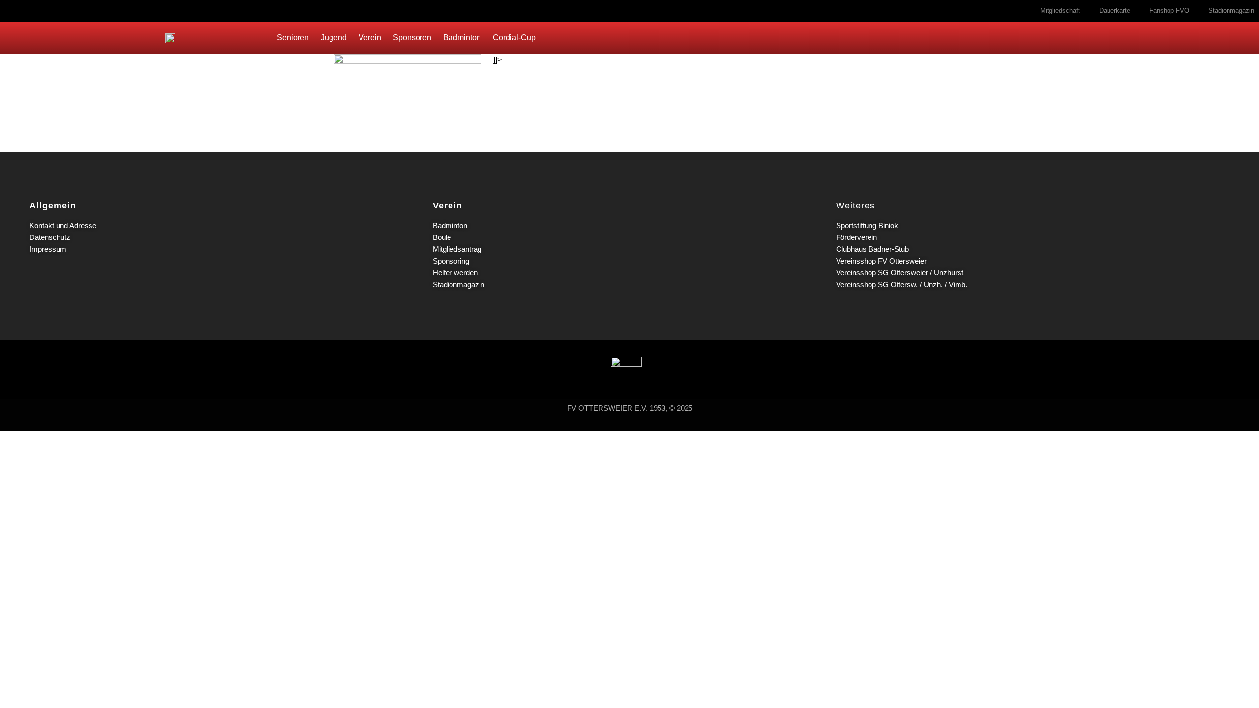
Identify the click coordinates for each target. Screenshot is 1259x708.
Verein (370, 37)
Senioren (293, 37)
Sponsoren (412, 37)
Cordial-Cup (514, 37)
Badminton (462, 37)
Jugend (334, 37)
